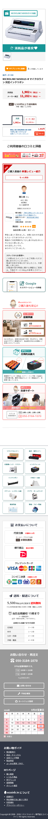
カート (41, 133)
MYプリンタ (11, 779)
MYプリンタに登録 (15, 68)
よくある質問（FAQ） (15, 763)
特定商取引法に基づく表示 (17, 799)
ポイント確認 (11, 785)
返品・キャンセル (13, 755)
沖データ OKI (8, 75)
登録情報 (10, 782)
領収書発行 (10, 752)
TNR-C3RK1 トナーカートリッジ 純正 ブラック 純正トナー (29, 214)
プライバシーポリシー (15, 805)
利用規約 (10, 802)
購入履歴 (10, 774)
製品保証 (10, 760)
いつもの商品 (11, 777)
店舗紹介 (10, 796)
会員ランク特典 (12, 757)
